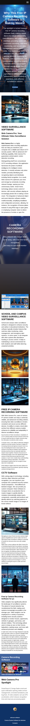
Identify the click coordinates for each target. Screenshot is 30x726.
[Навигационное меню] (28, 2)
